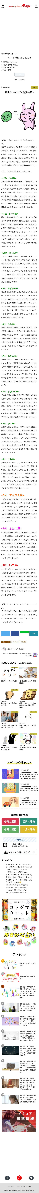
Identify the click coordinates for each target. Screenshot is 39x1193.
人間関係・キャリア (10, 62)
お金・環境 (7, 70)
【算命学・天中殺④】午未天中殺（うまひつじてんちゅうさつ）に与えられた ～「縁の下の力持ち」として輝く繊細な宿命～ (28, 1066)
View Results (19, 80)
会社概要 (11, 1186)
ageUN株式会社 (18, 1190)
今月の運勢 (29, 829)
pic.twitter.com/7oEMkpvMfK (16, 887)
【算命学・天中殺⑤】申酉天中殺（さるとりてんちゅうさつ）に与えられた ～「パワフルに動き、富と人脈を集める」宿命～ (28, 992)
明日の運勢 (29, 821)
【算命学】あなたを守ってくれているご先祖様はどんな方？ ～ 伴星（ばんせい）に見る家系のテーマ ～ (28, 1021)
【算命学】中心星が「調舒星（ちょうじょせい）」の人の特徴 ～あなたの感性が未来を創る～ (28, 1100)
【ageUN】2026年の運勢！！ (27, 977)
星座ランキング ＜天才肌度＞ (28, 965)
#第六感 (25, 885)
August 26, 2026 (20, 892)
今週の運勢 (10, 829)
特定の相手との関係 (10, 65)
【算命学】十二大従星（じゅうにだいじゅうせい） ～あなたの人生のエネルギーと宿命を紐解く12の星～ (28, 1051)
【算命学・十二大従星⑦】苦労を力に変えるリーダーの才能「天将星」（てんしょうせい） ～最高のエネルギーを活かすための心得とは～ (28, 1083)
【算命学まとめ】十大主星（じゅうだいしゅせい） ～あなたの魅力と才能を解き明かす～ (28, 1007)
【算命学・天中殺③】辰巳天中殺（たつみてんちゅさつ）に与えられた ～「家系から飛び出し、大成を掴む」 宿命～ (28, 1036)
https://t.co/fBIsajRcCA (14, 885)
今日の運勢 (10, 821)
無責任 (24, 642)
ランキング (6, 642)
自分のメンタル (8, 67)
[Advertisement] (19, 28)
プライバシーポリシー (24, 1186)
